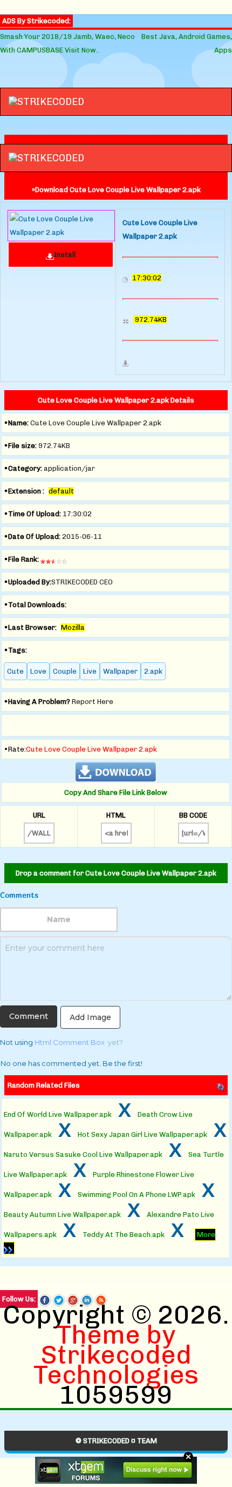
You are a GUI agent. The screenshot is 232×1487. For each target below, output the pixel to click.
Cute (15, 671)
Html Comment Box (70, 1042)
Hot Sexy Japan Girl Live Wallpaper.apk (142, 1134)
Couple (65, 671)
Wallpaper (120, 671)
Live (90, 671)
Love (38, 671)
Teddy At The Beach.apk (124, 1235)
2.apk (153, 671)
